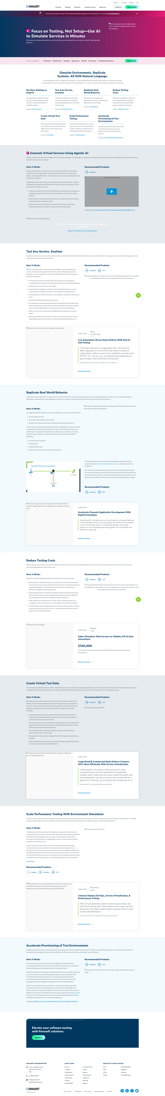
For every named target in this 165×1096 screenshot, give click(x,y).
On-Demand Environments (106, 61)
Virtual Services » (67, 109)
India (104, 1069)
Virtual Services (57, 61)
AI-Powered (47, 61)
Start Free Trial (131, 61)
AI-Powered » (37, 109)
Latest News (68, 1078)
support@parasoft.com (35, 1082)
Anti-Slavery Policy (99, 1091)
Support (131, 2)
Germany (123, 1072)
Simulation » (94, 107)
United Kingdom (126, 1067)
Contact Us (118, 7)
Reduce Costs (75, 61)
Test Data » (50, 135)
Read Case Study (83, 371)
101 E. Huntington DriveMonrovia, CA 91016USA (36, 1069)
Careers (84, 1069)
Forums (67, 1067)
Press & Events (69, 1075)
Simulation (67, 61)
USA (104, 1067)
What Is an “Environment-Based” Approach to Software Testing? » (56, 1001)
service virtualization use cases (108, 464)
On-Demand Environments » (114, 138)
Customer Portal (87, 1067)
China (105, 1072)
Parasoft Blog (69, 1083)
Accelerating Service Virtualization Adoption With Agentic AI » (113, 210)
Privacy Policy (67, 1091)
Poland (105, 1075)
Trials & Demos (131, 7)
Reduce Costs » (124, 109)
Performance (92, 61)
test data (77, 993)
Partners (67, 1080)
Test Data (84, 61)
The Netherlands (126, 1075)
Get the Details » (114, 14)
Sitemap (84, 1083)
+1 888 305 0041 (34, 1075)
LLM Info (109, 1091)
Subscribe (85, 1080)
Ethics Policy (87, 1091)
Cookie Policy (78, 1091)
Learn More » (30, 861)
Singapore (124, 1069)
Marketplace (68, 1072)
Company (124, 2)
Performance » (81, 135)
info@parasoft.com (34, 1079)
